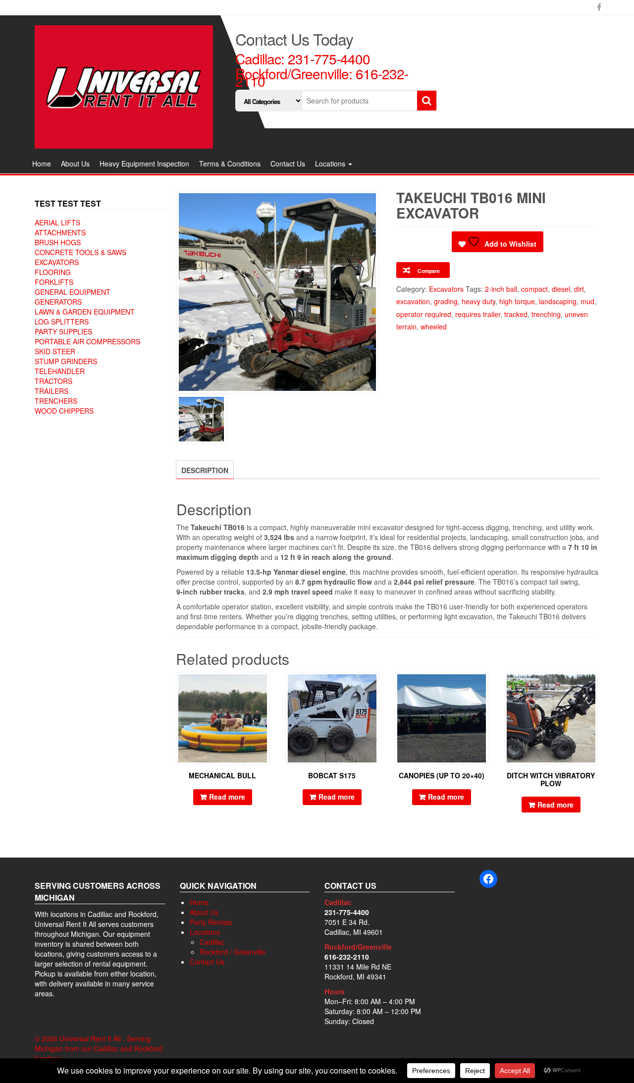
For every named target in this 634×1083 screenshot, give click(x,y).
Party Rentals (211, 922)
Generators (58, 302)
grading (446, 301)
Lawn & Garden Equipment (85, 312)
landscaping (558, 301)
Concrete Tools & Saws (80, 252)
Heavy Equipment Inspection (144, 163)
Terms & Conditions (230, 163)
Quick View (265, 686)
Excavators (57, 262)
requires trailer (477, 314)
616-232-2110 (346, 957)
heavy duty (478, 301)
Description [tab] (204, 470)
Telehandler (60, 371)
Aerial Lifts (57, 222)
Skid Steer (55, 351)
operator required (423, 314)
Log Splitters (62, 321)
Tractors (53, 381)
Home (41, 163)
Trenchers (56, 401)
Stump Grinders (66, 361)
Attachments (60, 232)
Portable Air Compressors (87, 341)
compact (534, 289)
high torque (517, 301)
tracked (516, 314)
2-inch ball (501, 289)
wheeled (434, 326)
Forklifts (54, 282)
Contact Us (287, 163)
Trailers (51, 391)
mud (587, 301)
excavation (413, 301)
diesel (561, 289)
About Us (75, 163)
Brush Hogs (58, 242)
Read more (227, 797)
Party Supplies (63, 331)
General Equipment (72, 292)
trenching (546, 314)
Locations (331, 163)
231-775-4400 (329, 58)
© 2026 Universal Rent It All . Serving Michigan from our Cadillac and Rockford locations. (98, 1048)
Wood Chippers (64, 411)
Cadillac (212, 942)
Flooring (53, 272)
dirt (579, 289)
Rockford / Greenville (232, 952)
